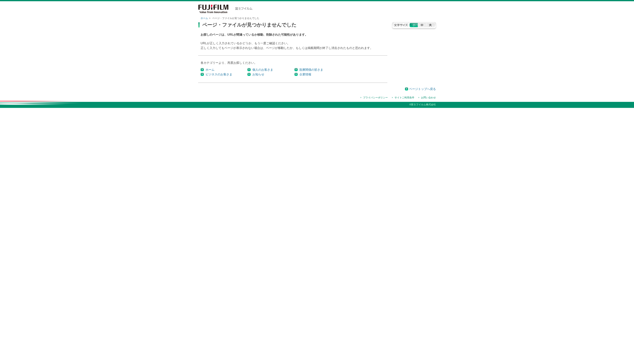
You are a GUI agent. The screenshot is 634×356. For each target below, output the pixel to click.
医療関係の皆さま (311, 69)
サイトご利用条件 (404, 97)
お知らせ (258, 74)
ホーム (204, 18)
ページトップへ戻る (422, 89)
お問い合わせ (428, 97)
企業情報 (305, 74)
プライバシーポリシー (375, 97)
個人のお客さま (262, 69)
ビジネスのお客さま (219, 74)
